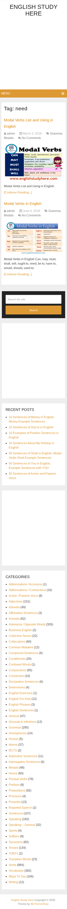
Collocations (17, 641)
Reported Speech (20, 807)
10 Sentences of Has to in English (31, 427)
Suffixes (14, 836)
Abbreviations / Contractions (27, 590)
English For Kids (20, 698)
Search (33, 310)
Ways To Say (17, 876)
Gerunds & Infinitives (22, 721)
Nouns (13, 773)
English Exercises (21, 693)
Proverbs (15, 802)
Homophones (18, 733)
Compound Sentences (23, 653)
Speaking (15, 819)
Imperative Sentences (23, 756)
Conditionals (17, 658)
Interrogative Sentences (24, 761)
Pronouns (15, 796)
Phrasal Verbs (18, 779)
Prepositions (17, 790)
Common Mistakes (21, 647)
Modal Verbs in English (23, 204)
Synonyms (16, 842)
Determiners (17, 687)
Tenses (13, 847)
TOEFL (13, 853)
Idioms (13, 744)
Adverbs (14, 607)
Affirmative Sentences (23, 612)
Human (13, 739)
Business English (20, 630)
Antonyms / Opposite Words (27, 624)
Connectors (16, 676)
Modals (9, 137)
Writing (13, 882)
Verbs (12, 865)
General (14, 716)
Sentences (16, 813)
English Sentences (21, 710)
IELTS (13, 750)
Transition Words (20, 859)
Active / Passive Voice (23, 595)
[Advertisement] (33, 54)
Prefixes (14, 784)
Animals (14, 618)
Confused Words (20, 664)
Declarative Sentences (24, 681)
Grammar (56, 133)
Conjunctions (17, 670)
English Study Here (34, 10)
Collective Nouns (20, 635)
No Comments (31, 137)
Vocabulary (16, 870)
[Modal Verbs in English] (33, 237)
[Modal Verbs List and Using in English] (33, 162)
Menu (5, 93)
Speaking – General (22, 824)
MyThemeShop (40, 903)
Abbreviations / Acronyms (25, 584)
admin (11, 133)
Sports (13, 830)
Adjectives (16, 601)
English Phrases (20, 704)
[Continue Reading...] (18, 192)
